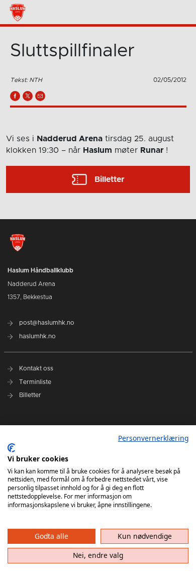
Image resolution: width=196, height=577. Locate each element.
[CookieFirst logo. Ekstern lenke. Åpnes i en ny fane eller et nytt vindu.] (11, 447)
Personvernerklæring (153, 438)
